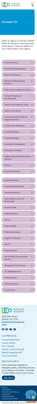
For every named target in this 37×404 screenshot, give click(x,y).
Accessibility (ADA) (8, 396)
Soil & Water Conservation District (16, 258)
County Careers (8, 343)
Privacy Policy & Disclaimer (10, 392)
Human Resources (12, 193)
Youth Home (9, 290)
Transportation (10, 278)
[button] (31, 397)
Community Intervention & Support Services (16, 118)
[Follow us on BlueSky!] (7, 329)
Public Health (10, 226)
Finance (7, 165)
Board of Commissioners (15, 69)
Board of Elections (12, 75)
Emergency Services (13, 150)
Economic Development (14, 144)
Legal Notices (6, 394)
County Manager (11, 138)
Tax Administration (12, 272)
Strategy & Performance (15, 266)
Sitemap (4, 387)
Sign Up (7, 378)
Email (4, 325)
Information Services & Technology (14, 200)
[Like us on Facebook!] (3, 329)
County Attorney (11, 132)
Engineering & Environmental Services (17, 158)
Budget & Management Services (14, 82)
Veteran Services (11, 284)
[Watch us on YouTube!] (11, 329)
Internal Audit (10, 208)
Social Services (10, 251)
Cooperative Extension (14, 126)
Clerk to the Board (12, 111)
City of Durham (8, 356)
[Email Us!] (14, 329)
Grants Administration (14, 187)
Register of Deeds (12, 238)
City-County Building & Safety (17, 90)
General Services (11, 180)
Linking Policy (6, 389)
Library (7, 220)
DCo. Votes (7, 346)
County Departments (11, 340)
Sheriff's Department (11, 353)
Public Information (12, 232)
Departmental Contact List (13, 322)
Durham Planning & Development (12, 97)
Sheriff (7, 244)
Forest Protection (12, 171)
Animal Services (11, 63)
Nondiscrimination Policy (10, 399)
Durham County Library (12, 349)
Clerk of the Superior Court (16, 105)
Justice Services (11, 214)
